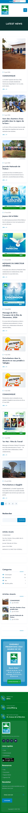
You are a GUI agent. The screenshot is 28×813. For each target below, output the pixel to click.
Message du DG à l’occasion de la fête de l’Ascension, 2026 (12, 315)
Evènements (8, 577)
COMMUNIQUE (8, 75)
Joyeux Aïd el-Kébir (10, 216)
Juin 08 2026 (15, 603)
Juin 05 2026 (15, 611)
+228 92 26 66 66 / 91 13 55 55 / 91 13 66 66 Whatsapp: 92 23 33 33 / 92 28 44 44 (14, 673)
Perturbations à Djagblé (12, 484)
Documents (6, 772)
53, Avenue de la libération (15, 717)
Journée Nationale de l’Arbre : (11, 167)
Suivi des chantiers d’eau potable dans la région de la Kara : (13, 121)
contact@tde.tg (11, 708)
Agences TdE (6, 777)
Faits (6, 580)
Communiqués (8, 574)
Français (17, 1)
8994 (8, 699)
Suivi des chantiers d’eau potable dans (17, 608)
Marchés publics (9, 583)
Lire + (3, 89)
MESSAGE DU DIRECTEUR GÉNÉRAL (13, 264)
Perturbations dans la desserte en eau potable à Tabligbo (13, 360)
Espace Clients (7, 775)
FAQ (4, 769)
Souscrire (7, 800)
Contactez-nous (13, 681)
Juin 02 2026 (15, 619)
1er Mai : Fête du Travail (12, 441)
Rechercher (7, 514)
